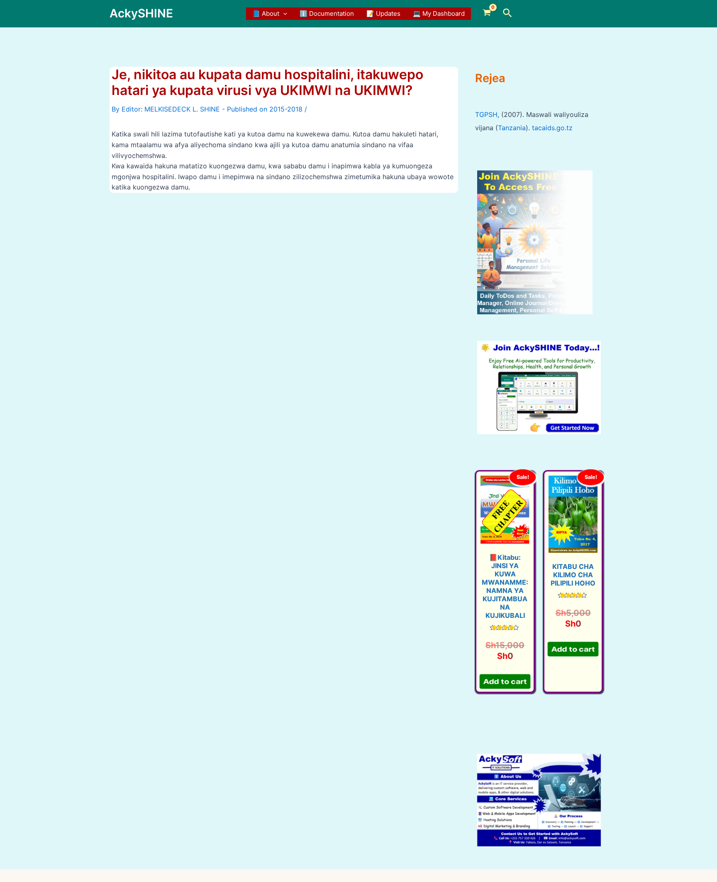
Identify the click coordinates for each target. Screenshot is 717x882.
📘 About (265, 13)
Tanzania (512, 128)
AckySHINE (141, 13)
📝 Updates (383, 13)
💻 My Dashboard (439, 13)
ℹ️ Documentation (327, 13)
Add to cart (504, 679)
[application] (283, 13)
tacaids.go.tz (552, 128)
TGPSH (486, 114)
